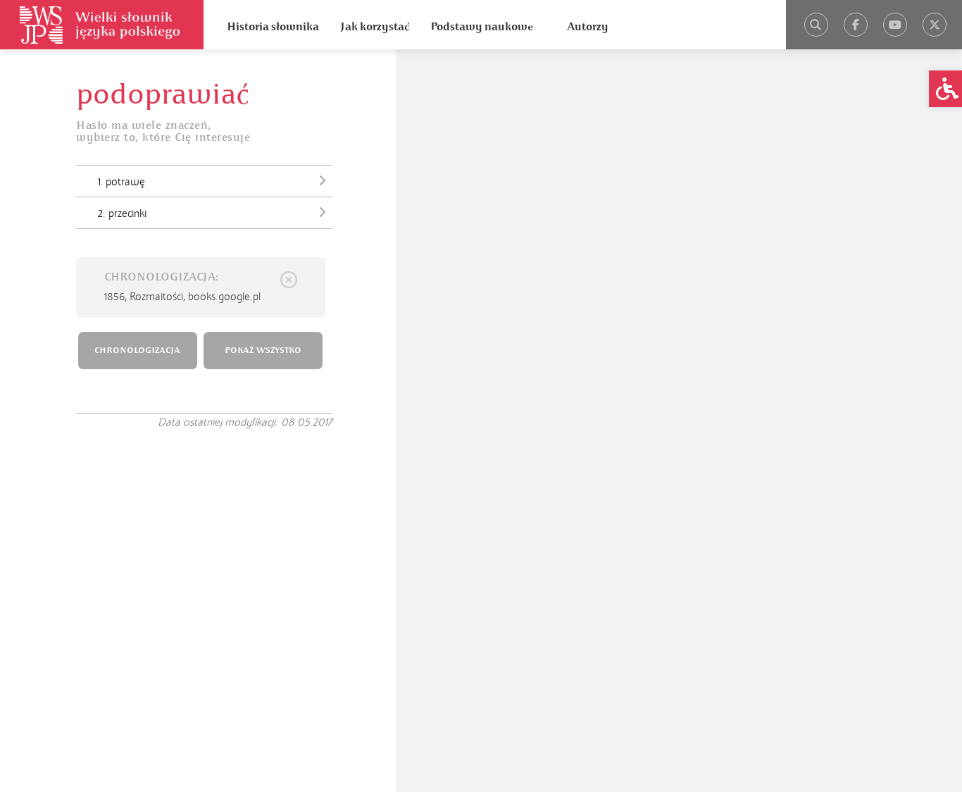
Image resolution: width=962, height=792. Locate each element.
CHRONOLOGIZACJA (137, 350)
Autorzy (587, 27)
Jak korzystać (374, 27)
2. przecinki (122, 213)
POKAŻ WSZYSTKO (263, 350)
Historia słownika (273, 27)
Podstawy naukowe (481, 27)
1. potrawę (121, 181)
